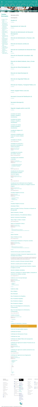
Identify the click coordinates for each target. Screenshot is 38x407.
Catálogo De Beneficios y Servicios (19, 323)
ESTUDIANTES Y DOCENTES (16, 166)
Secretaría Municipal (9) (17, 102)
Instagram (36, 383)
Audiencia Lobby (14, 288)
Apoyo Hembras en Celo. (16, 237)
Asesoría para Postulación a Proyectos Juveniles (22, 240)
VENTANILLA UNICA (14, 199)
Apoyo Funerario (14, 234)
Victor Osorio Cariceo (16, 148)
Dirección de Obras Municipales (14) (20, 67)
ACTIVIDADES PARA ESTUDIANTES (17, 164)
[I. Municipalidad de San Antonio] (2, 1)
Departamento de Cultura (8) (18, 26)
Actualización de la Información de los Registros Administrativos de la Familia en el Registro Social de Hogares (23, 184)
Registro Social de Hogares (18, 176)
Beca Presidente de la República (18, 296)
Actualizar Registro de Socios (17, 192)
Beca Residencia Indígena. (17, 303)
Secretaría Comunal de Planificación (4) (21, 96)
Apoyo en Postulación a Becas (18, 223)
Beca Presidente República (17, 298)
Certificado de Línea (15, 336)
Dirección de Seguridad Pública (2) (20, 79)
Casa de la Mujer (16, 149)
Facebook (36, 382)
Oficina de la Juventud (17, 243)
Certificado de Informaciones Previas (19, 334)
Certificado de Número (16, 331)
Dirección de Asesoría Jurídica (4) (20, 43)
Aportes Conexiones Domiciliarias (18, 217)
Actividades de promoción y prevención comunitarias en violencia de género (17, 145)
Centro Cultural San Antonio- (18, 161)
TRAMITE (13, 362)
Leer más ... (12, 177)
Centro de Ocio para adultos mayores (19, 329)
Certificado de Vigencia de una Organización (21, 355)
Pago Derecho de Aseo (18, 385)
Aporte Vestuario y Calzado (17, 212)
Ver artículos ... (13, 35)
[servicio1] (19, 5)
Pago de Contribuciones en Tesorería (5, 387)
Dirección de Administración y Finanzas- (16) (23, 38)
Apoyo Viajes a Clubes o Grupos (18, 219)
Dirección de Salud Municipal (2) (19, 73)
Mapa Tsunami (21, 380)
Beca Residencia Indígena (17, 301)
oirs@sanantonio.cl (30, 390)
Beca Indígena (14, 291)
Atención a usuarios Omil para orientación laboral (22, 261)
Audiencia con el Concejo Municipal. (19, 277)
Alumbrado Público (15, 206)
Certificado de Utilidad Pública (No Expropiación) (22, 338)
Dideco (5, 395)
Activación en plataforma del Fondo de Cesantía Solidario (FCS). (17, 136)
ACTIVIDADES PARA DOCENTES (16, 165)
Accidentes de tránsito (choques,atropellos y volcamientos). (16, 126)
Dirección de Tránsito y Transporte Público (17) (23, 84)
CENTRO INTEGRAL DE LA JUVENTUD (17, 229)
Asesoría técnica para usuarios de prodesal (20, 251)
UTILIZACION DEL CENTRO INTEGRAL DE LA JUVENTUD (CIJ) (20, 230)
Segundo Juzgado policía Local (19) (20, 108)
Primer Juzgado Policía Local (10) (20, 90)
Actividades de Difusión (16, 139)
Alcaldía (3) (14, 20)
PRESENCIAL (14, 198)
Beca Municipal (14, 293)
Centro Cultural (6, 394)
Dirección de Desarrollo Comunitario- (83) (22, 55)
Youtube (36, 384)
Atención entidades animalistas (18, 270)
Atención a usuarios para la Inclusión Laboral (21, 263)
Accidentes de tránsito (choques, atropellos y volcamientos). (16, 115)
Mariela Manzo (16, 194)
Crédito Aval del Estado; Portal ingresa (5, 390)
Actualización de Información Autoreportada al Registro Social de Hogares (17, 172)
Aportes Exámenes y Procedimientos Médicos (21, 214)
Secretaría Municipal (17, 195)
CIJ (12, 228)
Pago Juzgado (17, 386)
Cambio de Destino (15, 315)
